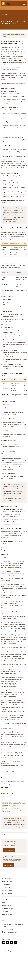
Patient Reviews (6, 884)
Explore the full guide (8, 850)
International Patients (7, 908)
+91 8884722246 (8, 929)
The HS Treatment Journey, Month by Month (14, 824)
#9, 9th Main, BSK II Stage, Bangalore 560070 (13, 925)
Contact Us (24, 8)
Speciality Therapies (7, 890)
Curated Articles (6, 887)
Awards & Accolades (7, 881)
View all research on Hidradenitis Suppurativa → (14, 827)
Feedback (4, 902)
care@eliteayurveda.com (10, 932)
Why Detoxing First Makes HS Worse (12, 822)
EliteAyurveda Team (7, 905)
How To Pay (5, 911)
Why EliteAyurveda (7, 878)
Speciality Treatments (7, 893)
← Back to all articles (6, 835)
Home (20, 8)
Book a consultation (8, 865)
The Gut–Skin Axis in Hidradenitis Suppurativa (14, 820)
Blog (6, 14)
